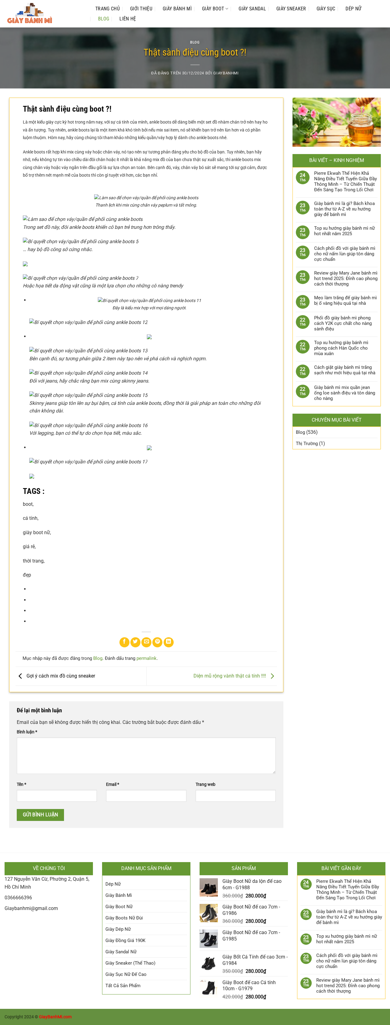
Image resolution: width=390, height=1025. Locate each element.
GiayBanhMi (226, 73)
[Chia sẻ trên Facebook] (124, 642)
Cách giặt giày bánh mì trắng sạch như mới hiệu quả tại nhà (344, 370)
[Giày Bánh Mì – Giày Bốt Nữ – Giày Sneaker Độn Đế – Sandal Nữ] (44, 13)
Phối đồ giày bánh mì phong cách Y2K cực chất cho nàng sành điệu (343, 323)
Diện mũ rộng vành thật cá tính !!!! (230, 676)
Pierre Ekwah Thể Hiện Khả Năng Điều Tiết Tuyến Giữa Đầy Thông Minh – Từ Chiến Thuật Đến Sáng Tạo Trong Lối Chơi (345, 181)
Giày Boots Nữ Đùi (124, 918)
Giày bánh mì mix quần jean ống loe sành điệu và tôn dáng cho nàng (344, 393)
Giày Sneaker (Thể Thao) (130, 963)
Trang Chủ (107, 9)
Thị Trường (307, 443)
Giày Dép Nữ (118, 929)
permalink (146, 658)
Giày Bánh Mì (177, 9)
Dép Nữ (353, 9)
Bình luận (27, 732)
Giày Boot (213, 9)
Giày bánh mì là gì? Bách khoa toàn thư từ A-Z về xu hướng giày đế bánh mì (344, 209)
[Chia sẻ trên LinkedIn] (169, 642)
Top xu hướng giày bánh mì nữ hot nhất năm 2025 (344, 230)
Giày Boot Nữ (119, 906)
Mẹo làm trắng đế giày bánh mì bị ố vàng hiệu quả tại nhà (345, 300)
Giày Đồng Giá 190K (125, 940)
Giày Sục (326, 9)
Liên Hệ (127, 19)
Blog (103, 19)
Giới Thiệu (141, 9)
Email (112, 784)
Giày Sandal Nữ (120, 952)
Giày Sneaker (291, 9)
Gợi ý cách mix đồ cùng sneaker (60, 676)
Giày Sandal (252, 9)
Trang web (205, 784)
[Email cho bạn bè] (146, 642)
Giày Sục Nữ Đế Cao (126, 974)
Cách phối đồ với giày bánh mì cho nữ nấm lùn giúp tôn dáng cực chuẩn (344, 254)
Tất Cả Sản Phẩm (122, 985)
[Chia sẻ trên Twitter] (135, 642)
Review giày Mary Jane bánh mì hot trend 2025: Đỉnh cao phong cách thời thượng (346, 278)
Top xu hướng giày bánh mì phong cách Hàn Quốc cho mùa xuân (341, 348)
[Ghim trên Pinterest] (157, 642)
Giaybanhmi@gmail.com (31, 908)
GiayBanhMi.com (55, 1017)
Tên (21, 784)
